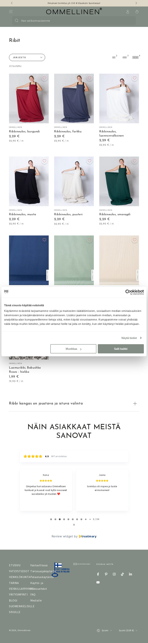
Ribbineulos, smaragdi (114, 214)
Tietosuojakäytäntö (43, 571)
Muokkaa (71, 348)
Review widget (62, 536)
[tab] (51, 519)
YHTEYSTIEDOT (19, 571)
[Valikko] (11, 12)
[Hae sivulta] (16, 20)
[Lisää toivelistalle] (44, 78)
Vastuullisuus (39, 565)
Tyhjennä (129, 20)
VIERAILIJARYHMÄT (21, 589)
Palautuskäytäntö (42, 577)
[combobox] (71, 20)
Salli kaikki (120, 348)
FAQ (33, 594)
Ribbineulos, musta (22, 214)
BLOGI (13, 600)
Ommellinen (24, 630)
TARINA (14, 583)
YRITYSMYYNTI (18, 594)
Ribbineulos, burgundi (24, 131)
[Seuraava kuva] (136, 3)
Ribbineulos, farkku (67, 131)
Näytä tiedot (129, 337)
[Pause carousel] (74, 525)
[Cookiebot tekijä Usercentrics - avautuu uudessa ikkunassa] (128, 292)
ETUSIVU (14, 565)
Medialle (36, 600)
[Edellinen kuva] (12, 3)
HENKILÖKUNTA (19, 577)
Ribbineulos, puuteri (68, 214)
